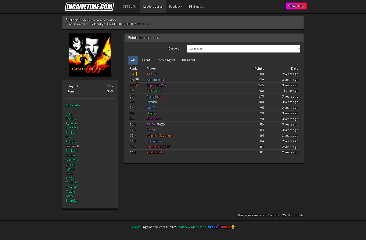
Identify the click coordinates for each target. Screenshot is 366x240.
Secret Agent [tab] (166, 60)
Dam (69, 114)
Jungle (70, 178)
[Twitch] (217, 227)
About (135, 227)
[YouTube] (225, 227)
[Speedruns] (233, 227)
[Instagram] (221, 227)
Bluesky (198, 6)
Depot (70, 169)
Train (69, 173)
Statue (70, 155)
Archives (72, 159)
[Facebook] (213, 227)
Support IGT (296, 6)
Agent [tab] (145, 60)
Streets (71, 164)
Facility (71, 119)
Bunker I (71, 132)
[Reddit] (229, 227)
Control (71, 182)
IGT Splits (130, 6)
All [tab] (133, 60)
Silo (68, 137)
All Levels (72, 105)
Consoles (174, 48)
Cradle (70, 191)
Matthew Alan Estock (192, 227)
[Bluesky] (210, 227)
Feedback (175, 6)
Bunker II (72, 150)
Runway (71, 123)
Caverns (71, 187)
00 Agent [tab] (188, 60)
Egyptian (72, 200)
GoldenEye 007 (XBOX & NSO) (111, 24)
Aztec (70, 196)
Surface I (72, 128)
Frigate (71, 141)
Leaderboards (153, 6)
